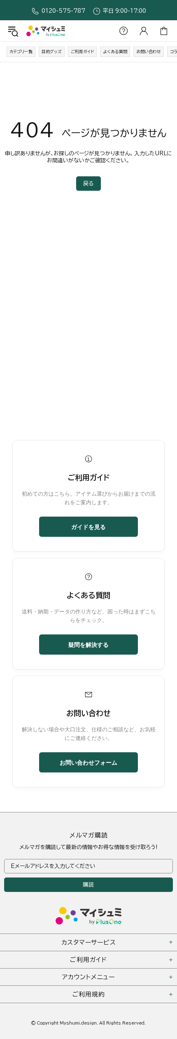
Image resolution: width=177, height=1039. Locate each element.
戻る (88, 183)
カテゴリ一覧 (21, 51)
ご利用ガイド (82, 51)
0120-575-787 (63, 11)
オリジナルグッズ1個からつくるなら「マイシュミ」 (45, 30)
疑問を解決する (88, 644)
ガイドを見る (88, 526)
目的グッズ (52, 51)
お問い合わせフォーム (88, 762)
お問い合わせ (148, 51)
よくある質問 (115, 51)
